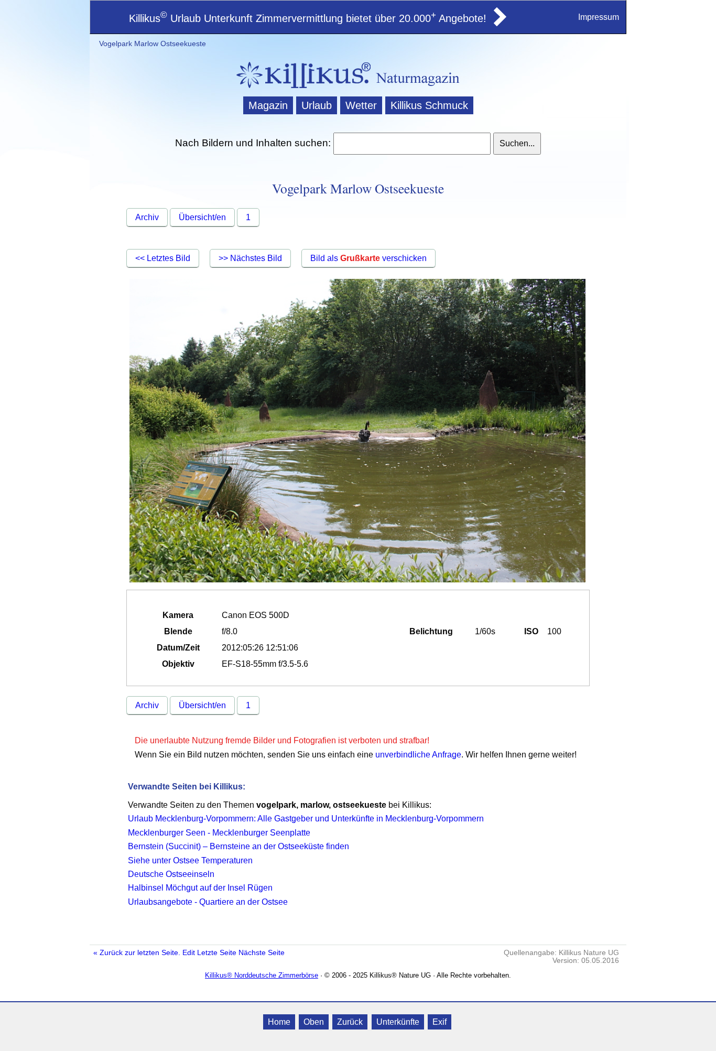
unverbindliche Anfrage (418, 754)
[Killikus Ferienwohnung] (499, 23)
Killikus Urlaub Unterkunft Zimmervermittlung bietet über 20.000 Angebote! (307, 18)
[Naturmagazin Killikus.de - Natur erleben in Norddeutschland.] (300, 89)
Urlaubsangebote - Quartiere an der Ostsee (208, 901)
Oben (313, 1021)
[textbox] (411, 144)
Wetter (361, 105)
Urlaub (316, 105)
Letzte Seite (216, 953)
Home (279, 1021)
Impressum (598, 17)
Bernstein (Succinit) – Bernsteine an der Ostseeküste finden (238, 846)
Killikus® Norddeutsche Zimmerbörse (261, 975)
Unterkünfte (397, 1021)
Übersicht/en (202, 217)
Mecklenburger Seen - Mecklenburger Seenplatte (219, 832)
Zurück (350, 1021)
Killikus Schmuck (429, 105)
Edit (188, 953)
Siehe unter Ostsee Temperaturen (190, 860)
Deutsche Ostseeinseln (171, 874)
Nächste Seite (261, 953)
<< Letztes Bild (162, 258)
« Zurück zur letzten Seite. (136, 953)
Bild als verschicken (368, 258)
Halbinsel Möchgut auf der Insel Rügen (200, 887)
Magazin (268, 105)
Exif (439, 1021)
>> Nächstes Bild (250, 258)
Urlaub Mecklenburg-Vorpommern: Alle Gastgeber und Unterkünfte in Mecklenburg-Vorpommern (306, 818)
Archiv (147, 217)
